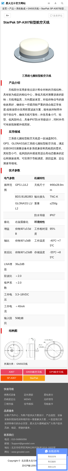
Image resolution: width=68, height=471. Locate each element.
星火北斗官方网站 (16, 3)
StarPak (34, 378)
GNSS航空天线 (34, 372)
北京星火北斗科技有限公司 (35, 460)
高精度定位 (10, 399)
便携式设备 (10, 394)
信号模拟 (28, 404)
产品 (11, 8)
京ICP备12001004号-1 (34, 465)
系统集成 (20, 8)
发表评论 (57, 15)
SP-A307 (11, 378)
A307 (11, 372)
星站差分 (48, 394)
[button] (55, 3)
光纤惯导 (48, 399)
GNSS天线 (33, 8)
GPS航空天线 (56, 372)
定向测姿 (28, 394)
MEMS (27, 399)
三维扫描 (8, 404)
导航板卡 (48, 404)
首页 (4, 8)
